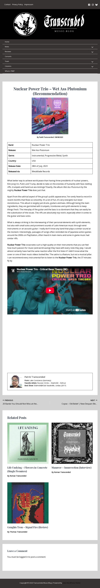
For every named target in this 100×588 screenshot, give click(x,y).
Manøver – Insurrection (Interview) (71, 467)
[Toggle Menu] (92, 47)
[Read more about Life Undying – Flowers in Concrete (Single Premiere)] (28, 443)
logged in (23, 557)
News (7, 47)
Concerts (8, 56)
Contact (7, 4)
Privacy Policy (17, 4)
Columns (8, 66)
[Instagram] (93, 5)
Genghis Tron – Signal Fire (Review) (27, 527)
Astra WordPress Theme (71, 583)
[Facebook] (89, 5)
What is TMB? (10, 71)
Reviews (8, 51)
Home (7, 42)
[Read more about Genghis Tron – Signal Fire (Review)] (28, 502)
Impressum (28, 4)
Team (7, 61)
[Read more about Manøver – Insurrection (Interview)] (72, 443)
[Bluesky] (96, 5)
